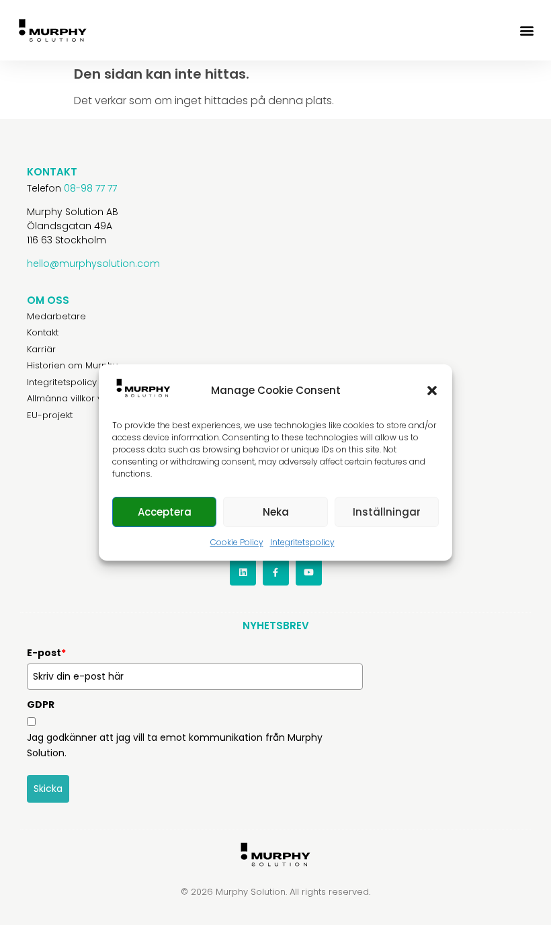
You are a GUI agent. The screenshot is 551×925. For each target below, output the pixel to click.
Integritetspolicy (302, 542)
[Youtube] (309, 572)
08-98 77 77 (90, 188)
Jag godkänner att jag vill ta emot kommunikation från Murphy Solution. (175, 745)
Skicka (48, 788)
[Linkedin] (243, 572)
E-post (46, 652)
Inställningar (387, 512)
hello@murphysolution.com (93, 263)
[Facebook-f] (276, 572)
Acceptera (165, 512)
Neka (276, 512)
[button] (432, 390)
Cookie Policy (236, 542)
